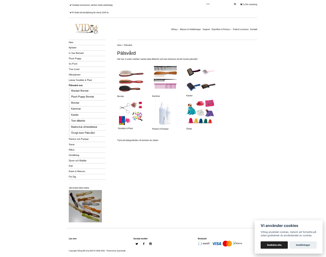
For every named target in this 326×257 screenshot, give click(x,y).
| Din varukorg (250, 4)
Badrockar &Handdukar (84, 126)
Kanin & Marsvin (77, 171)
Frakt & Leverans (241, 29)
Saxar (72, 144)
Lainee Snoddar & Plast (80, 80)
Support (206, 29)
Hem (71, 42)
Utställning (74, 155)
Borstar (75, 102)
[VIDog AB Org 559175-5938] (86, 27)
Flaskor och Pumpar (79, 139)
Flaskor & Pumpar (160, 129)
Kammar (76, 108)
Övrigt (189, 129)
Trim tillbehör (78, 120)
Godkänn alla (274, 245)
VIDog (174, 29)
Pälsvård (128, 45)
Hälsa (71, 149)
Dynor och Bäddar (77, 160)
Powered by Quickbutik (116, 251)
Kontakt (253, 29)
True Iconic (74, 69)
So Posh (73, 64)
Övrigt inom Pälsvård (83, 132)
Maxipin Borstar (80, 90)
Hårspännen (74, 74)
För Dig (72, 176)
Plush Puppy (75, 58)
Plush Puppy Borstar (82, 96)
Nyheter (72, 47)
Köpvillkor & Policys (221, 29)
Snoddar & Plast (125, 128)
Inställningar (303, 245)
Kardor (75, 114)
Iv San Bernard (76, 53)
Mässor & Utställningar (190, 29)
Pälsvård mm (76, 85)
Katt (71, 166)
